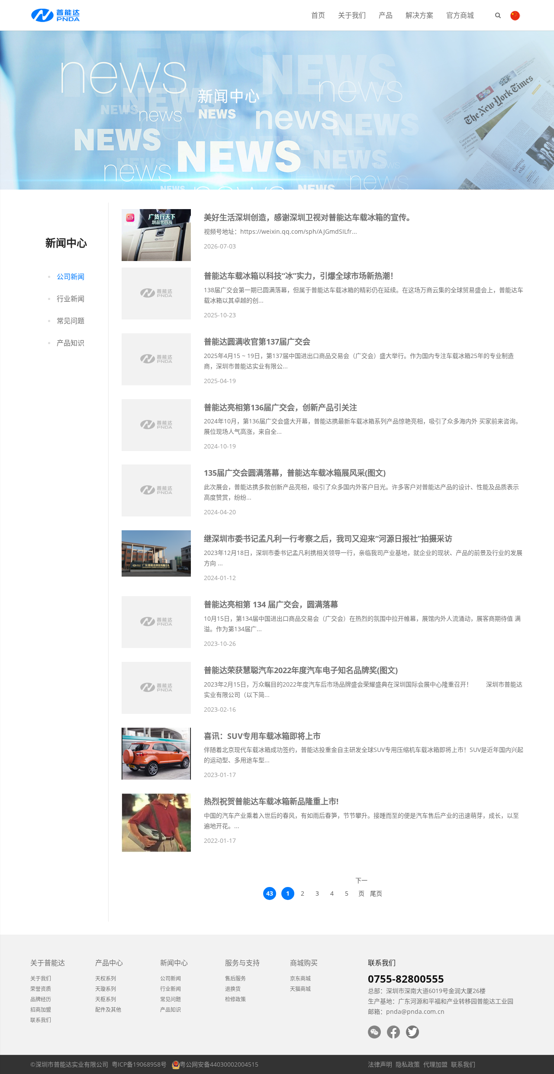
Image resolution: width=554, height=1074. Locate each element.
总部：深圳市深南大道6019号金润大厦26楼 (427, 991)
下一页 (361, 881)
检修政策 (235, 999)
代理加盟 (435, 1064)
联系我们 (40, 1020)
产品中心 (109, 963)
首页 (318, 15)
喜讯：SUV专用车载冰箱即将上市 (262, 736)
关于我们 (352, 15)
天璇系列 (105, 989)
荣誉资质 (40, 989)
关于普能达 (47, 963)
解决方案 (419, 15)
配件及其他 (108, 1009)
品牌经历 (40, 999)
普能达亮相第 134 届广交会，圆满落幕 (271, 604)
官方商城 (460, 15)
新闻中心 (174, 963)
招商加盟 (40, 1009)
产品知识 (70, 343)
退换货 (233, 989)
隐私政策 (408, 1064)
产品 (386, 15)
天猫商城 (300, 989)
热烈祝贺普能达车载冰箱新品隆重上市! (271, 801)
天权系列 (105, 978)
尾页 (376, 893)
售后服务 (235, 978)
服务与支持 (242, 963)
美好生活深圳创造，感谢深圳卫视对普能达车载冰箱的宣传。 (309, 217)
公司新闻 (70, 276)
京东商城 (300, 978)
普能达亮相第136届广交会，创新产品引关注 (280, 407)
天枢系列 (105, 999)
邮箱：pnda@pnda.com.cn (406, 1011)
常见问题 (70, 321)
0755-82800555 (406, 978)
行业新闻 (70, 298)
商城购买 (304, 963)
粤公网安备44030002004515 (219, 1064)
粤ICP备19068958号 (139, 1064)
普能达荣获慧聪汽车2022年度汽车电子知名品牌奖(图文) (301, 670)
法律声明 (380, 1064)
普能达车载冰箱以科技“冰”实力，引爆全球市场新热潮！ (301, 276)
